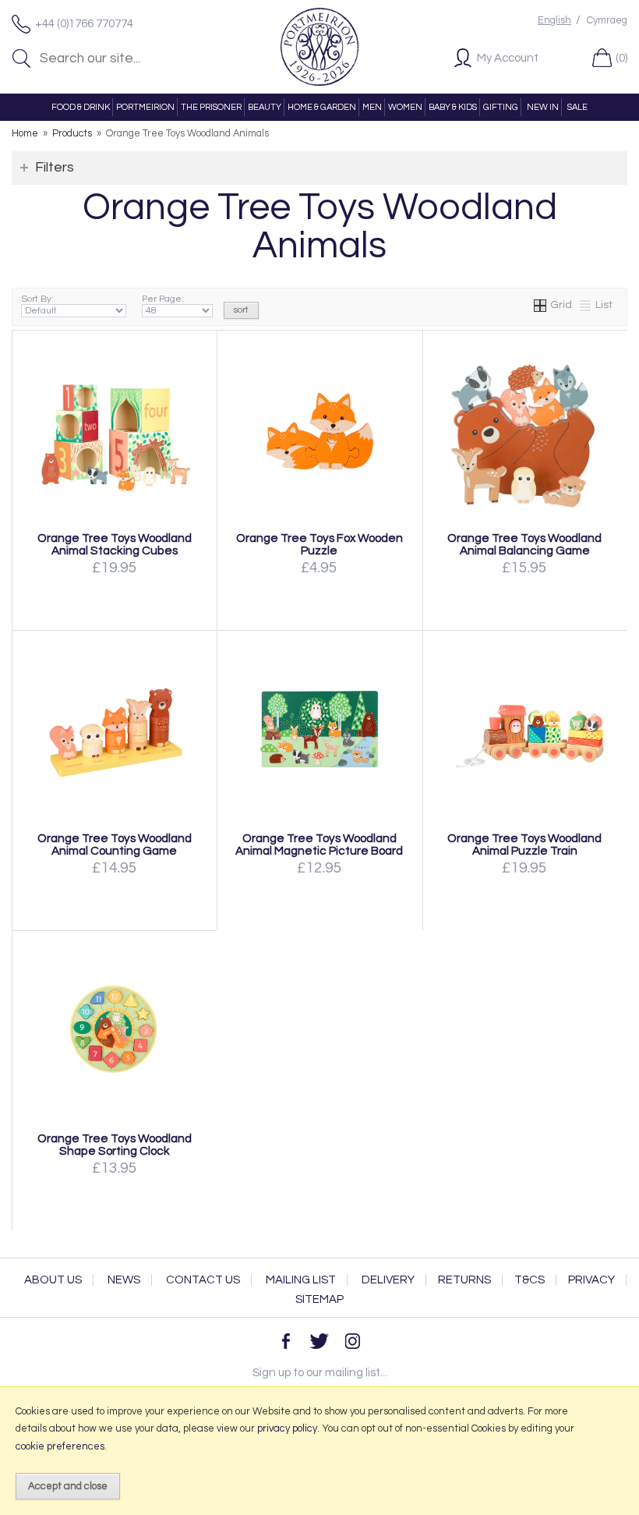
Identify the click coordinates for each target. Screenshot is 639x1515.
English (554, 21)
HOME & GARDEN (322, 107)
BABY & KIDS (453, 107)
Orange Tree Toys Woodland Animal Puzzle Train (524, 844)
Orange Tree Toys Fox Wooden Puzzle (319, 544)
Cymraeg (607, 21)
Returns (464, 1280)
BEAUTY (264, 107)
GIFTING (500, 107)
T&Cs (529, 1280)
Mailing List (301, 1280)
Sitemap (319, 1299)
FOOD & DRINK (80, 107)
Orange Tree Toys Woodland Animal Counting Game (114, 844)
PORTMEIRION (145, 107)
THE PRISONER (211, 107)
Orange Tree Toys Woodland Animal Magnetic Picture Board (319, 844)
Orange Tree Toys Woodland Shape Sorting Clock (114, 1144)
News (124, 1280)
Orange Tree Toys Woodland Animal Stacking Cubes (114, 544)
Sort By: (37, 299)
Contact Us (203, 1280)
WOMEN (405, 107)
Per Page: (163, 299)
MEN (372, 107)
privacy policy (287, 1428)
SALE (577, 107)
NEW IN (543, 107)
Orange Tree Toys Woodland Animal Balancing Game (524, 544)
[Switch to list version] (586, 304)
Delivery (388, 1280)
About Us (53, 1280)
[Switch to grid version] (541, 304)
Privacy (591, 1280)
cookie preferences (60, 1446)
